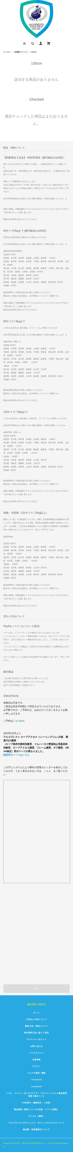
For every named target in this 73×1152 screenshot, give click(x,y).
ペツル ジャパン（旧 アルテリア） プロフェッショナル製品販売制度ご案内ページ (36, 1094)
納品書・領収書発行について (36, 1129)
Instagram (36, 1086)
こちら (16, 720)
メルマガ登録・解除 (36, 1073)
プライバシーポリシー (36, 1039)
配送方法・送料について (36, 1026)
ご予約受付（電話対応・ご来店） (36, 1103)
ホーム (36, 1013)
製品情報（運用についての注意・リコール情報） (36, 1109)
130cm (33, 52)
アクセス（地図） (36, 1116)
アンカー (7, 52)
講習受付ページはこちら (16, 754)
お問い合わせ (36, 1046)
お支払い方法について (36, 1019)
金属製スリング (20, 52)
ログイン (36, 1066)
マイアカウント (36, 1053)
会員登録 (36, 1059)
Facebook (36, 1080)
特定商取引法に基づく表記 (36, 1033)
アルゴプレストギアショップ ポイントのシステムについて (36, 1123)
